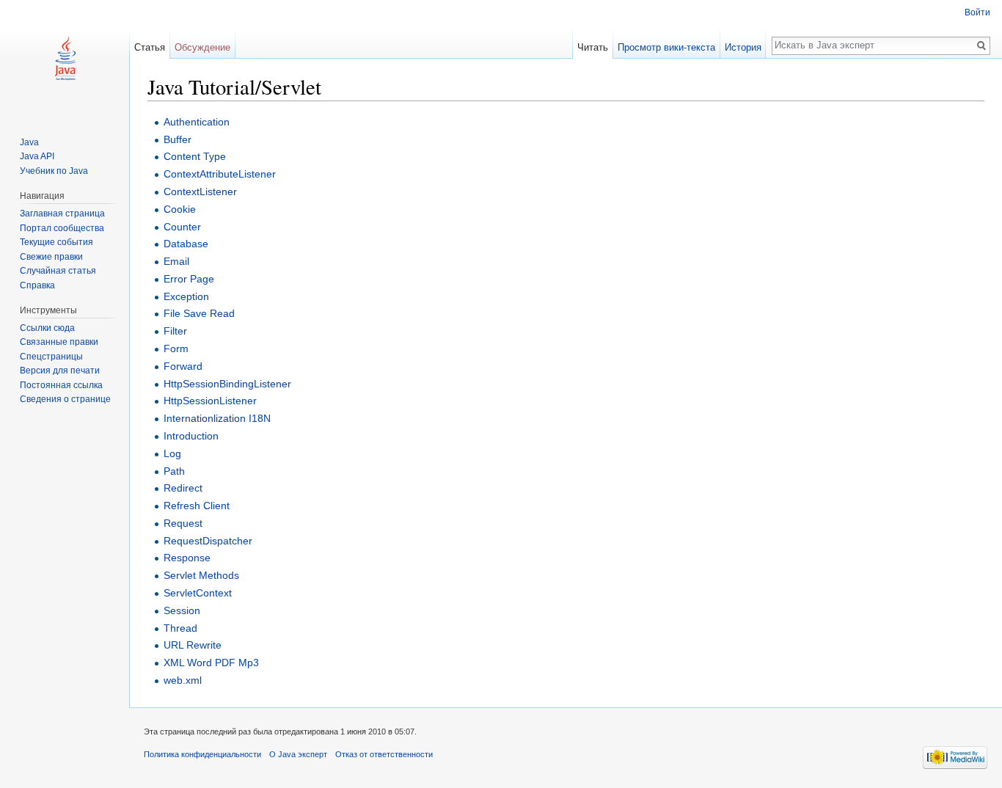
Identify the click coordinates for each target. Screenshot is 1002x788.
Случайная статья (58, 271)
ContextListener (200, 191)
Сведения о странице (65, 399)
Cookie (180, 209)
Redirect (183, 488)
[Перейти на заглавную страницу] (64, 58)
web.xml (183, 680)
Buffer (177, 139)
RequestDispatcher (208, 541)
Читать (592, 47)
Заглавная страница (62, 213)
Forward (183, 366)
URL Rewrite (193, 645)
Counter (182, 227)
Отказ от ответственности (384, 754)
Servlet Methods (201, 575)
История (743, 47)
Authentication (197, 122)
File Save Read (199, 313)
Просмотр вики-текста (666, 47)
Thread (180, 628)
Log (172, 453)
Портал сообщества (62, 228)
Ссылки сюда (47, 328)
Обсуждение (202, 47)
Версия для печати (60, 370)
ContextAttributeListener (220, 174)
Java (29, 142)
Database (186, 243)
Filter (175, 331)
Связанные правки (59, 342)
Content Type (195, 156)
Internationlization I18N (217, 418)
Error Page (189, 279)
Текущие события (56, 242)
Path (174, 471)
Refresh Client (197, 505)
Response (187, 557)
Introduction (191, 436)
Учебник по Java (54, 171)
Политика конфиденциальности (202, 754)
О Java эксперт (298, 754)
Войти (977, 12)
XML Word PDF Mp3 (211, 662)
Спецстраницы (51, 356)
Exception (186, 296)
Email (176, 261)
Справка (37, 285)
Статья (149, 47)
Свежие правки (51, 257)
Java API (37, 156)
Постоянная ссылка (61, 385)
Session (182, 610)
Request (183, 523)
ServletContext (198, 593)
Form (176, 348)
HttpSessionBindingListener (227, 384)
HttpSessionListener (210, 400)
